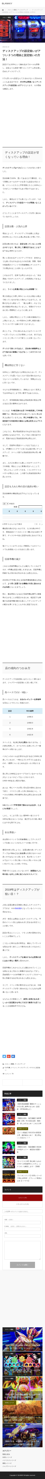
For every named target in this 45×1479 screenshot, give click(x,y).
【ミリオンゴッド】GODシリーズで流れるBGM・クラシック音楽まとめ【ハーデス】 (29, 1178)
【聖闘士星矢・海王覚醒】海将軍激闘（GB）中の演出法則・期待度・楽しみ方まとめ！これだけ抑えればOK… (29, 1121)
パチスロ (32, 1067)
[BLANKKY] (19, 3)
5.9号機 (7, 1067)
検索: (16, 507)
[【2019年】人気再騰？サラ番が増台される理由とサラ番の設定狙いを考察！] (32, 1082)
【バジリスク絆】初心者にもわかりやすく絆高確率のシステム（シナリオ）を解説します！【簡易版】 (29, 1164)
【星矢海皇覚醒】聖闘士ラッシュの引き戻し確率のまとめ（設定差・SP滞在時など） (29, 1106)
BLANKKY (21, 1475)
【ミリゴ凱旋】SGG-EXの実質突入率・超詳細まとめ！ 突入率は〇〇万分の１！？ (29, 1135)
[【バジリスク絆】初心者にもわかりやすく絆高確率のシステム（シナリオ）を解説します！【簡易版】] (12, 1082)
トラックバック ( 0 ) (22, 1204)
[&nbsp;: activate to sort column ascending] (6, 511)
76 (13, 1074)
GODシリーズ (22, 1128)
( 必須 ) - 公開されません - (15, 1226)
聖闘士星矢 (6, 1454)
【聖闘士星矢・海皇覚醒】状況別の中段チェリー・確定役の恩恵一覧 (29, 1149)
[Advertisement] (22, 116)
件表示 (11, 504)
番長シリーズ (7, 1463)
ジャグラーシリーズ (9, 1466)
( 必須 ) (8, 1219)
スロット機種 (6, 17)
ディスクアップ (20, 1064)
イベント (14, 1067)
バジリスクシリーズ (9, 1460)
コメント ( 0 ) (22, 1197)
